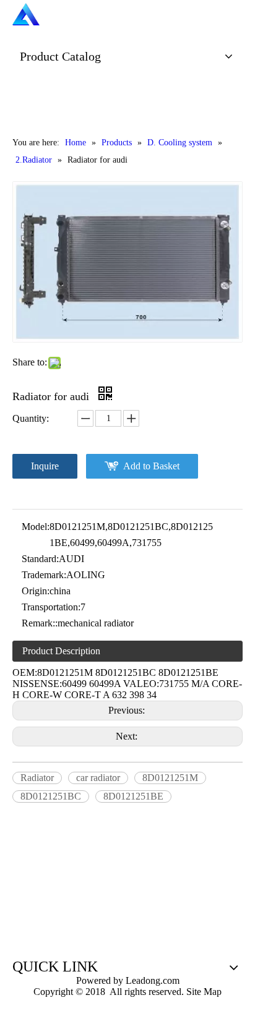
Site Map (204, 991)
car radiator (98, 777)
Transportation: (51, 607)
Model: (36, 526)
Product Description (61, 651)
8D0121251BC (50, 796)
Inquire (45, 466)
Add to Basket (151, 466)
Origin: (36, 591)
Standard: (40, 558)
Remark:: (40, 623)
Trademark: (44, 575)
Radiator (37, 777)
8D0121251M (170, 777)
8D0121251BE (133, 796)
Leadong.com (151, 980)
